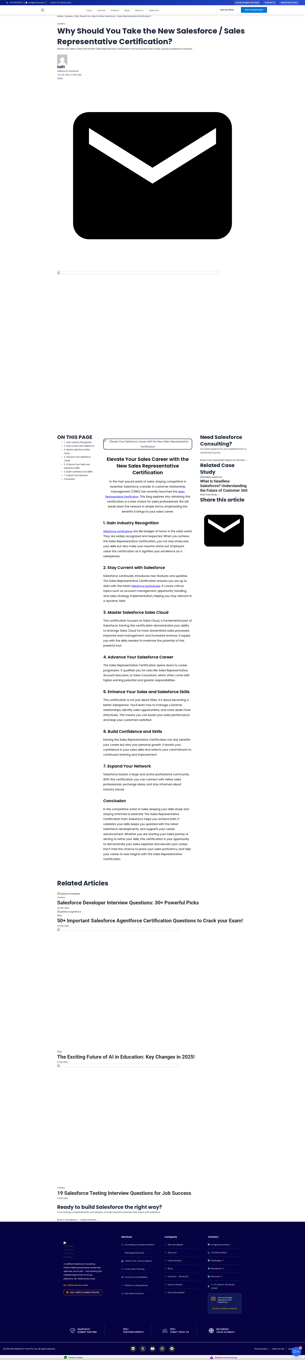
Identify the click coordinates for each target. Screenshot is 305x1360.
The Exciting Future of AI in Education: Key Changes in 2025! (126, 1057)
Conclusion (69, 479)
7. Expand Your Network (76, 475)
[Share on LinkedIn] (200, 504)
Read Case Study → (210, 494)
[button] (247, 3)
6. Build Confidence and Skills (78, 471)
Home (89, 10)
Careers (69, 16)
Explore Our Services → (236, 460)
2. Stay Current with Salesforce (79, 446)
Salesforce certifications (117, 531)
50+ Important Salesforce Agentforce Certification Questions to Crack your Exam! (150, 921)
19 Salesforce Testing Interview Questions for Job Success (124, 1193)
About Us (139, 10)
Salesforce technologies (145, 586)
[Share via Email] (224, 530)
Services (101, 10)
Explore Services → (89, 1220)
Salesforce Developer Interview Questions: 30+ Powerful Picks (128, 903)
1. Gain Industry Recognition (78, 442)
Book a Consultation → (68, 1220)
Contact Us (154, 10)
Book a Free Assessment (212, 460)
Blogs (127, 10)
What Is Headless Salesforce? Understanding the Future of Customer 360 (223, 486)
